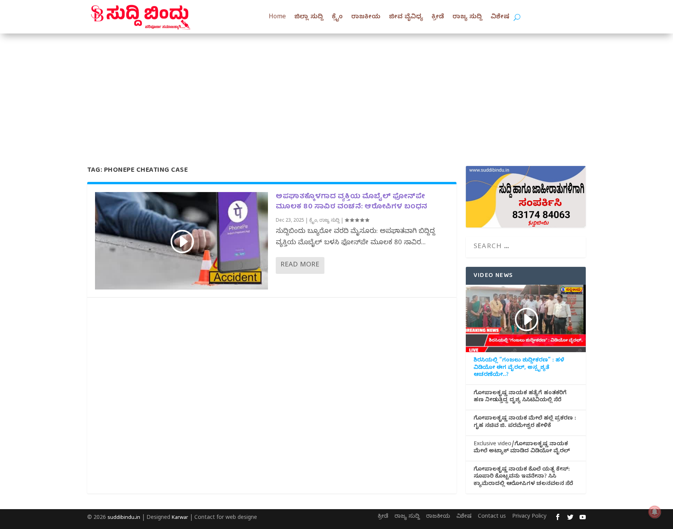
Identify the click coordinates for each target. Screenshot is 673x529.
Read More (299, 265)
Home (277, 17)
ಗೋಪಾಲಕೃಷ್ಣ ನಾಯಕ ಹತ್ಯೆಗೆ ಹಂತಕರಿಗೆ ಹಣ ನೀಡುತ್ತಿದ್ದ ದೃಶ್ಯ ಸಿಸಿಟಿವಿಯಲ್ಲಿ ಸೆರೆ (520, 397)
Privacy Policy (529, 517)
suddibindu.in (123, 518)
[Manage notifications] (654, 512)
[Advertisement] (336, 91)
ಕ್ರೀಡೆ (438, 17)
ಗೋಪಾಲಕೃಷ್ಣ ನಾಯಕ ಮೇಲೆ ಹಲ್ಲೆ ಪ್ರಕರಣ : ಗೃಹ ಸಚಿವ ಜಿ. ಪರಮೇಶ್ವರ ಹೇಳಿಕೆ (525, 423)
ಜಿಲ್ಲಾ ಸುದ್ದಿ (308, 17)
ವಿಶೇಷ (500, 17)
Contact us (492, 517)
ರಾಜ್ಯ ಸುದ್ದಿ (467, 17)
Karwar (180, 518)
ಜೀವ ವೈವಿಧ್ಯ (406, 17)
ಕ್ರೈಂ (337, 17)
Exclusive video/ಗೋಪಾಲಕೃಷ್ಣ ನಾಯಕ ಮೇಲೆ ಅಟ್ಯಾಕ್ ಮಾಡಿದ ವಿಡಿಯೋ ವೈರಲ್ (522, 448)
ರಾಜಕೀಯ (366, 17)
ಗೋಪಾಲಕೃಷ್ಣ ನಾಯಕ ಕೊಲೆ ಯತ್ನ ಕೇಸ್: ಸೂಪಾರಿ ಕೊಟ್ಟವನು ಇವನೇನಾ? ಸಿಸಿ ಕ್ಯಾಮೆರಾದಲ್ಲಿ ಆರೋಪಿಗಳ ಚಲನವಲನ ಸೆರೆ (523, 477)
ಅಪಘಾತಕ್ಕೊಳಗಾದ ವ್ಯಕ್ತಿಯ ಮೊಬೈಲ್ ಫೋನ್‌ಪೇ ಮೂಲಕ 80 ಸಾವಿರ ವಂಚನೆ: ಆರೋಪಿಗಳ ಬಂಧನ (352, 202)
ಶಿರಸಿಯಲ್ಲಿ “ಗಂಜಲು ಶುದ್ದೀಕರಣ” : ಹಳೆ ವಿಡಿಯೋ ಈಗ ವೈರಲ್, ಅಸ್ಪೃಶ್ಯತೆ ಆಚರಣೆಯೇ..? (519, 368)
